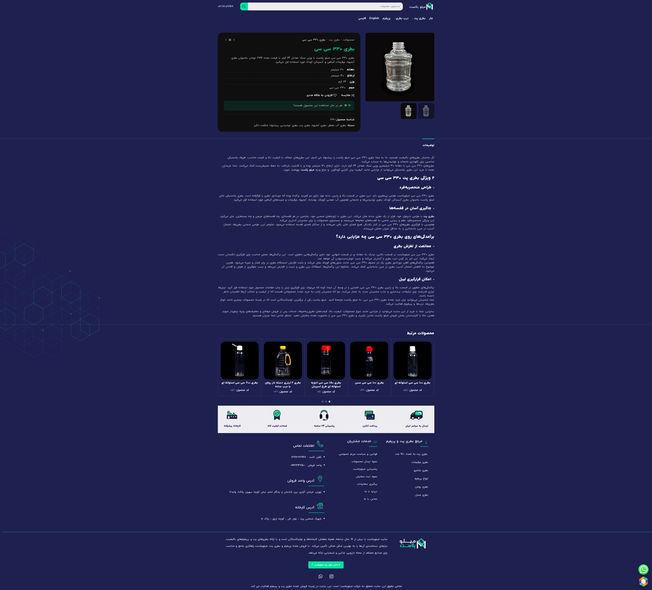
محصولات (348, 40)
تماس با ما (370, 499)
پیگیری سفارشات (367, 484)
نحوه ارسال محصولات (364, 461)
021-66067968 (225, 6)
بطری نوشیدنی (289, 125)
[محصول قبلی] (234, 40)
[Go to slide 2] (326, 402)
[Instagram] (331, 576)
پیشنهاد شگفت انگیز (266, 125)
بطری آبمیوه (319, 125)
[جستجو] (244, 6)
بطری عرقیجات (419, 462)
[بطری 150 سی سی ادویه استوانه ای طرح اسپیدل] (326, 361)
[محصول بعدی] (226, 40)
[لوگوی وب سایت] (421, 6)
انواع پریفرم (421, 478)
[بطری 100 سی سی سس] (369, 361)
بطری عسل (421, 495)
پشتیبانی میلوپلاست (365, 469)
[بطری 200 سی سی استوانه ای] (240, 361)
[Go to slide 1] (329, 402)
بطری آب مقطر (337, 125)
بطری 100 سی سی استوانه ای (412, 383)
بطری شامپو (421, 470)
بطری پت (334, 40)
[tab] (428, 144)
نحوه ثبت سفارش (366, 476)
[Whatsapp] (320, 576)
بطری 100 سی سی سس (369, 383)
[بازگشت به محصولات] (230, 40)
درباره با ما (370, 491)
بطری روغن (421, 486)
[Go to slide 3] (323, 402)
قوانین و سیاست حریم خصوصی (358, 454)
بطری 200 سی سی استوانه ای (239, 383)
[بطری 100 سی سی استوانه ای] (413, 361)
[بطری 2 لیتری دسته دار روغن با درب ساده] (283, 361)
